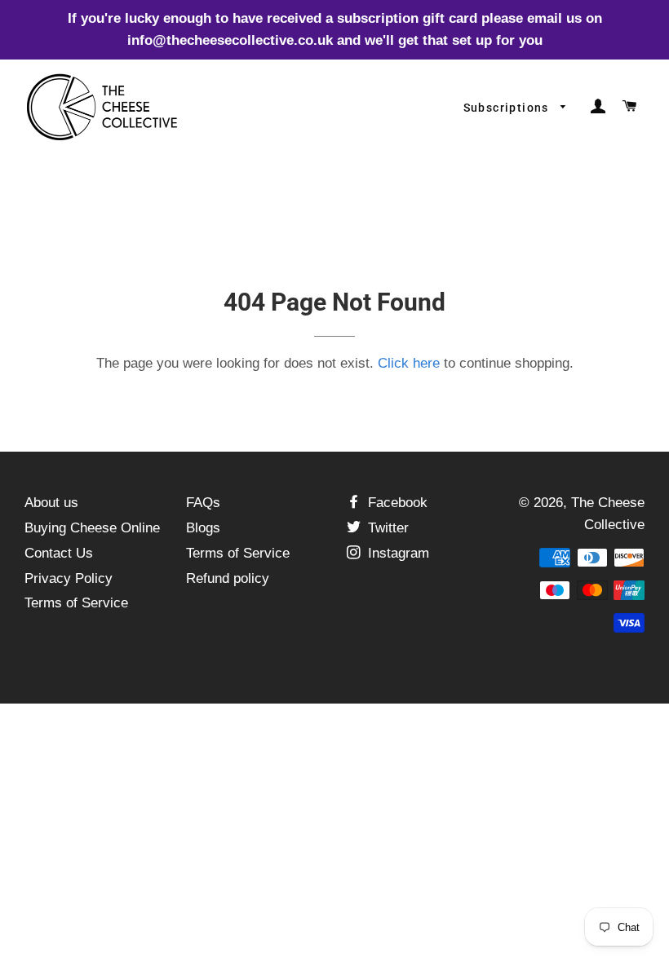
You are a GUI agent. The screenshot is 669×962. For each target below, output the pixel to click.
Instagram (396, 553)
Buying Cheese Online (92, 528)
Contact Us (58, 553)
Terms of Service (76, 603)
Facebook (396, 502)
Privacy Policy (68, 578)
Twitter (386, 528)
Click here (409, 363)
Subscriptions (508, 107)
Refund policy (227, 578)
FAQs (203, 502)
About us (51, 502)
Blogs (203, 528)
